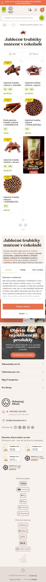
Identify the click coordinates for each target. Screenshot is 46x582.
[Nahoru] (23, 570)
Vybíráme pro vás (11, 372)
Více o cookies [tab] (37, 270)
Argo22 (34, 579)
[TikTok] (28, 427)
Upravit (22, 313)
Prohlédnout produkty (23, 355)
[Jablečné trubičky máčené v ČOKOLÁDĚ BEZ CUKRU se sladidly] (33, 107)
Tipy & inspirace (10, 379)
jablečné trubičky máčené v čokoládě (20, 252)
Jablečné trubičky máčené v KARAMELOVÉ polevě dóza (11, 199)
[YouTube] (24, 427)
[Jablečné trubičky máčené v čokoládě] (12, 70)
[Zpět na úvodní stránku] (4, 25)
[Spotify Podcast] (32, 427)
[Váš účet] (35, 10)
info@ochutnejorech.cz (16, 420)
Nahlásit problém (15, 579)
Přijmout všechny (23, 306)
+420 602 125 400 (17, 412)
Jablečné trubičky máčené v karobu (11, 161)
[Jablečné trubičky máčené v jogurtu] (33, 70)
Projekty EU (33, 575)
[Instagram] (20, 427)
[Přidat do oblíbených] (21, 61)
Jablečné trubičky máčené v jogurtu (33, 84)
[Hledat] (41, 17)
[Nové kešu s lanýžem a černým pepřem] (33, 154)
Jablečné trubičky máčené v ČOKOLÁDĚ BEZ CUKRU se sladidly (33, 122)
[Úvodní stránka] (10, 9)
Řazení (35, 54)
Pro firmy (7, 387)
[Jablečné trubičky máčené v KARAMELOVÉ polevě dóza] (12, 184)
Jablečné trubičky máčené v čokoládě (12, 84)
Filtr (14, 54)
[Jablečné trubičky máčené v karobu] (12, 147)
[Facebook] (15, 427)
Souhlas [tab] (8, 270)
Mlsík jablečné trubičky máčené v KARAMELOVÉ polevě (10, 122)
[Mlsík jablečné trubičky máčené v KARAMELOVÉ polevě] (12, 107)
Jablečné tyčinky (10, 260)
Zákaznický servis (11, 364)
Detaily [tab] (23, 270)
